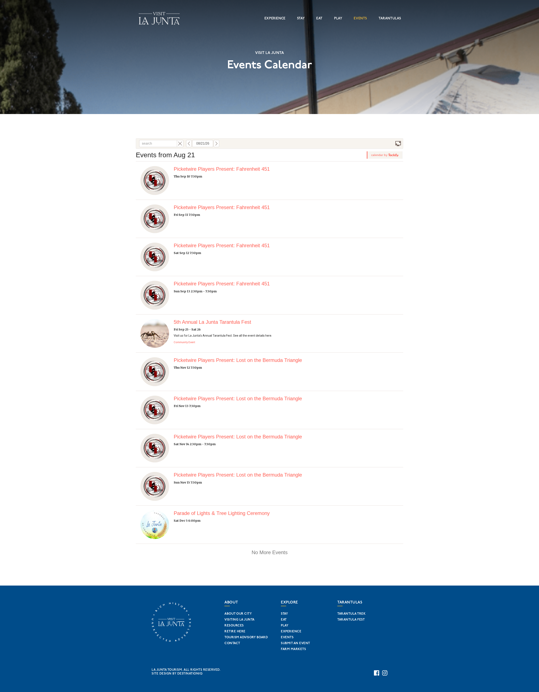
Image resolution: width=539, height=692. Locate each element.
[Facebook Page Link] (376, 673)
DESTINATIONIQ (190, 674)
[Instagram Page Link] (384, 673)
